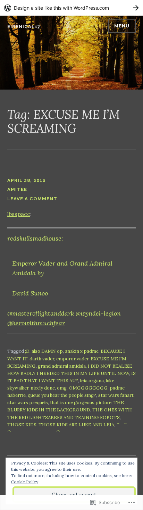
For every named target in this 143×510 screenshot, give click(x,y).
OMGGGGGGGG (88, 388)
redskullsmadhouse (34, 238)
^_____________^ (33, 432)
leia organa (92, 381)
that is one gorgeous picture (80, 403)
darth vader (42, 359)
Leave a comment (32, 198)
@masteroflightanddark (40, 313)
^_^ (121, 425)
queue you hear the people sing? (62, 395)
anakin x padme (82, 351)
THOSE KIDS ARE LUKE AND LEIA (76, 425)
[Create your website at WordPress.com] (71, 8)
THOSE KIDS (21, 425)
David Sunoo (30, 293)
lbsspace (18, 213)
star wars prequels (27, 403)
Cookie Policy (24, 481)
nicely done (43, 388)
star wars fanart (116, 395)
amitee (17, 189)
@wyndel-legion (98, 313)
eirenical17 (23, 26)
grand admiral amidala (62, 366)
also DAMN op (47, 351)
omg (62, 388)
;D (27, 351)
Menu (121, 25)
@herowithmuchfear (36, 323)
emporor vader (72, 359)
